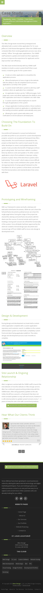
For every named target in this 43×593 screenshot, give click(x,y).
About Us (22, 516)
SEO (26, 563)
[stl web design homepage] (21, 4)
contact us (16, 488)
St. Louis (14, 559)
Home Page (22, 512)
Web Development (8, 563)
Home (14, 19)
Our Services (22, 519)
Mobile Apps (19, 563)
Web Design (6, 559)
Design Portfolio (17, 568)
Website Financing (22, 527)
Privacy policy (17, 585)
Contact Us (22, 531)
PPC (30, 563)
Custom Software (23, 559)
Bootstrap (5, 572)
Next (23, 451)
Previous (19, 451)
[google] (25, 498)
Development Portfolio (31, 568)
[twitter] (21, 498)
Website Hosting (35, 559)
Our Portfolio (22, 523)
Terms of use (26, 585)
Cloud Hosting (7, 568)
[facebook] (17, 498)
